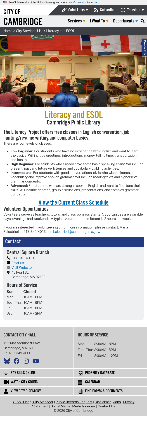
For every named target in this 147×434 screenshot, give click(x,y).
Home (8, 31)
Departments (123, 21)
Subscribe (107, 10)
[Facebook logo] (17, 362)
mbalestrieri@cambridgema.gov (74, 231)
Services (75, 21)
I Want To (97, 21)
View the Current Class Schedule (74, 203)
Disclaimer (103, 402)
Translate (134, 10)
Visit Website (21, 267)
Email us (17, 263)
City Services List (29, 31)
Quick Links (76, 10)
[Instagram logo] (27, 362)
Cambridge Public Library (73, 123)
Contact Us (106, 406)
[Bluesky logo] (7, 362)
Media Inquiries (84, 406)
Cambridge (22, 22)
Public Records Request (74, 402)
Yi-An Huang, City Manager (33, 402)
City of (11, 12)
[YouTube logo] (36, 362)
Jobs (117, 402)
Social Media (60, 406)
